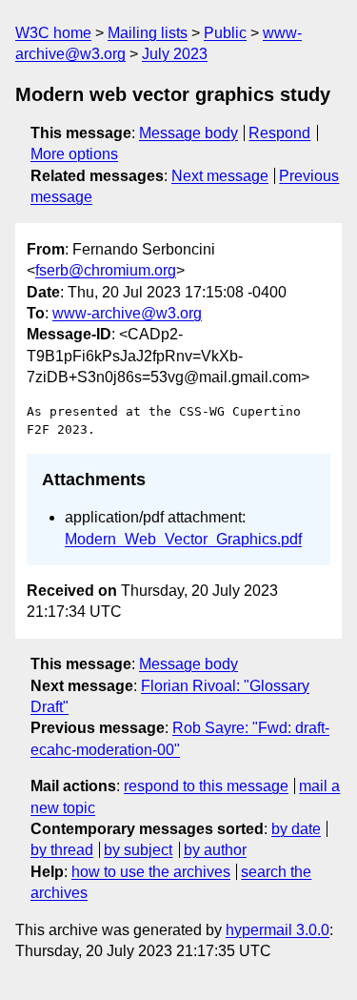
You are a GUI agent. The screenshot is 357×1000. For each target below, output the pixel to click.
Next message (219, 176)
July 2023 (175, 54)
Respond (279, 133)
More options (74, 154)
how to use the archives (150, 872)
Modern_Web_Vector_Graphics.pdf (183, 539)
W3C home (53, 33)
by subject (138, 850)
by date (296, 829)
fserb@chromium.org (105, 270)
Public (225, 33)
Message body (188, 133)
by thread (61, 850)
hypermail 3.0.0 (277, 930)
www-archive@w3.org (127, 313)
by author (215, 850)
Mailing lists (148, 33)
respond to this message (206, 786)
